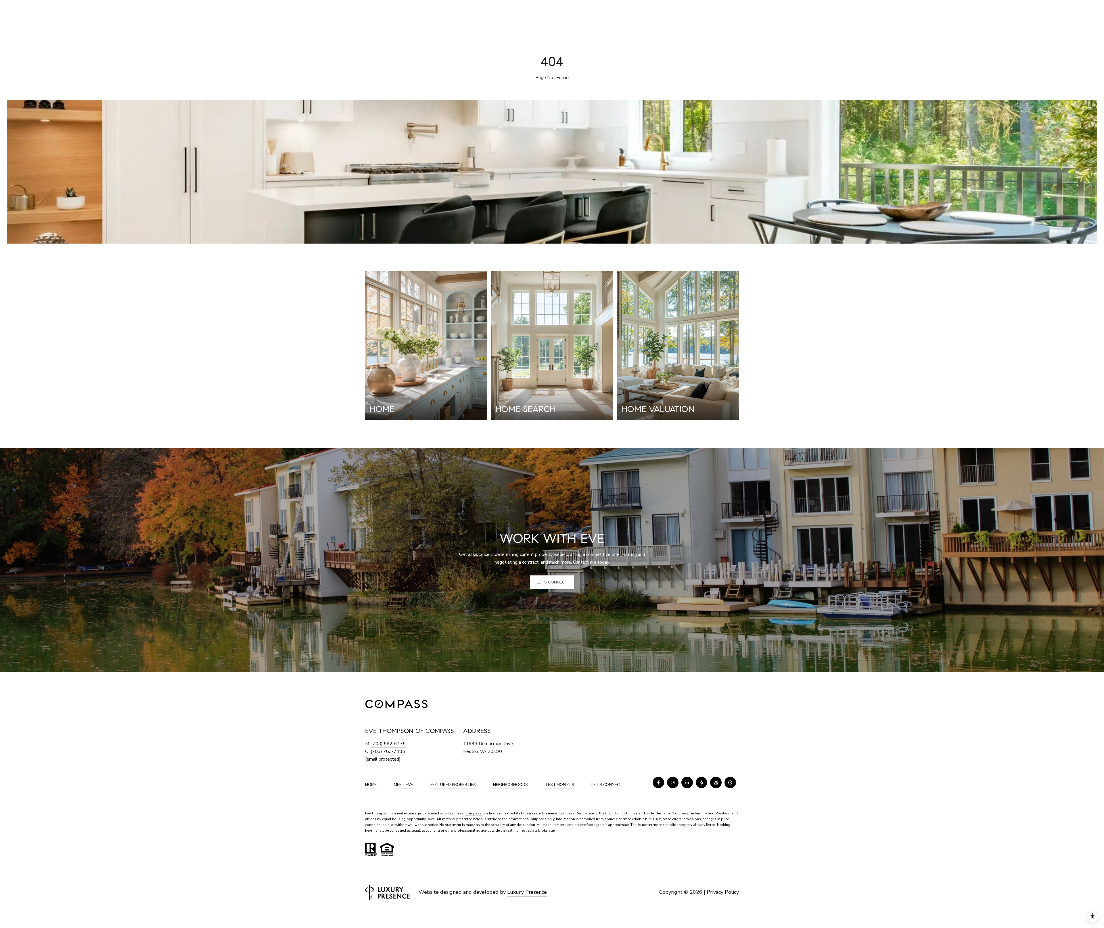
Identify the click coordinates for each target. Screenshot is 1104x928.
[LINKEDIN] (687, 782)
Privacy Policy (723, 892)
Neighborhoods (510, 784)
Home (371, 784)
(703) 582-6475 (388, 744)
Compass (473, 813)
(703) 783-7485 (388, 751)
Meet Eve (403, 784)
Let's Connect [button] (552, 582)
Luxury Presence (527, 892)
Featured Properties (453, 784)
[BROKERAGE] (730, 782)
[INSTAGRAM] (672, 782)
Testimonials (559, 784)
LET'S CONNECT (606, 784)
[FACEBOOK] (658, 782)
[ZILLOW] (716, 782)
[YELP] (701, 782)
